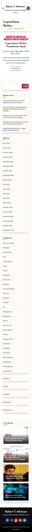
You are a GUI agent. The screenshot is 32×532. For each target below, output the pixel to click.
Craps (5, 266)
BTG (4, 257)
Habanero (6, 284)
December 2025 (8, 161)
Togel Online (7, 362)
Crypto (5, 270)
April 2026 (6, 143)
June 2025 (6, 189)
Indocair (5, 386)
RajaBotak (6, 348)
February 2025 (8, 207)
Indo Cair (6, 293)
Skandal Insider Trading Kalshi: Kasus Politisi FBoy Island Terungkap (15, 116)
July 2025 (6, 184)
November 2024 (8, 221)
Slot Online (24, 39)
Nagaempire (7, 402)
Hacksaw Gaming (8, 289)
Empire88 (6, 275)
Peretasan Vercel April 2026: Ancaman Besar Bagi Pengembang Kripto (15, 123)
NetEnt (5, 321)
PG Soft (16, 39)
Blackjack (6, 248)
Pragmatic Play (8, 339)
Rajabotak (6, 378)
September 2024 (8, 230)
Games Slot (8, 39)
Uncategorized (8, 366)
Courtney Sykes (10, 51)
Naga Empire (7, 316)
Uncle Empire (7, 371)
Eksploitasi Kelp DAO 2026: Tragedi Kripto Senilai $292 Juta (14, 129)
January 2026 (7, 157)
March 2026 (7, 148)
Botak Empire (11, 36)
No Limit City (7, 325)
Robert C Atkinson (15, 7)
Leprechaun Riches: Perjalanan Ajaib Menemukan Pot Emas (16, 46)
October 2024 (7, 225)
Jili (4, 307)
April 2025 (6, 198)
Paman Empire (7, 330)
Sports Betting (8, 357)
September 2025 (8, 175)
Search (25, 86)
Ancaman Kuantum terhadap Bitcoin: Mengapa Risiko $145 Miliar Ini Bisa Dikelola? (15, 109)
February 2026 (8, 152)
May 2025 (6, 193)
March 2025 (7, 203)
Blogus (25, 527)
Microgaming (7, 312)
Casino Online (21, 36)
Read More (16, 68)
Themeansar (16, 529)
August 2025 (7, 180)
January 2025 (7, 212)
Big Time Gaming (8, 243)
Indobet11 (6, 298)
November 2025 (8, 166)
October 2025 (7, 171)
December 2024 (8, 216)
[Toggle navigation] (3, 8)
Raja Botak (6, 344)
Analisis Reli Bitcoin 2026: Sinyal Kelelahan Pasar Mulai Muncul (13, 101)
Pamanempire (7, 410)
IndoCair (6, 302)
